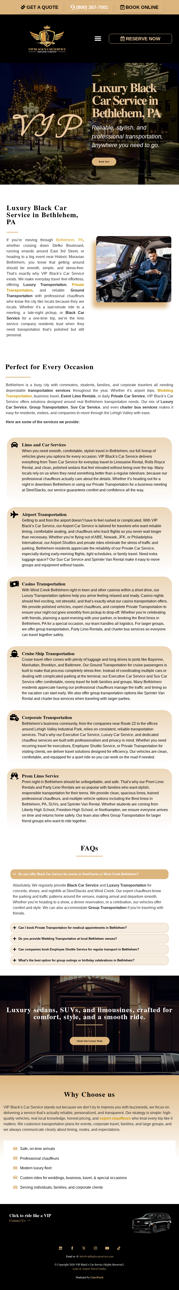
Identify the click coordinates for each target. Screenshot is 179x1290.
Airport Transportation (44, 514)
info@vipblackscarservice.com (96, 1256)
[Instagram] (95, 1248)
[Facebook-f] (72, 1248)
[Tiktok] (118, 1248)
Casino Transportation (43, 584)
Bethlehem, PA (69, 240)
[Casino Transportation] (14, 584)
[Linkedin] (60, 1248)
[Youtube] (106, 1248)
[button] (98, 39)
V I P (46, 126)
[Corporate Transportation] (14, 717)
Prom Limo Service (40, 776)
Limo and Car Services (44, 444)
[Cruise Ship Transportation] (14, 653)
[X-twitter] (83, 1248)
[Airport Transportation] (14, 514)
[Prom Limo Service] (14, 776)
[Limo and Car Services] (14, 444)
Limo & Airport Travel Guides (89, 1268)
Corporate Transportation (47, 717)
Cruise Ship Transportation (48, 653)
